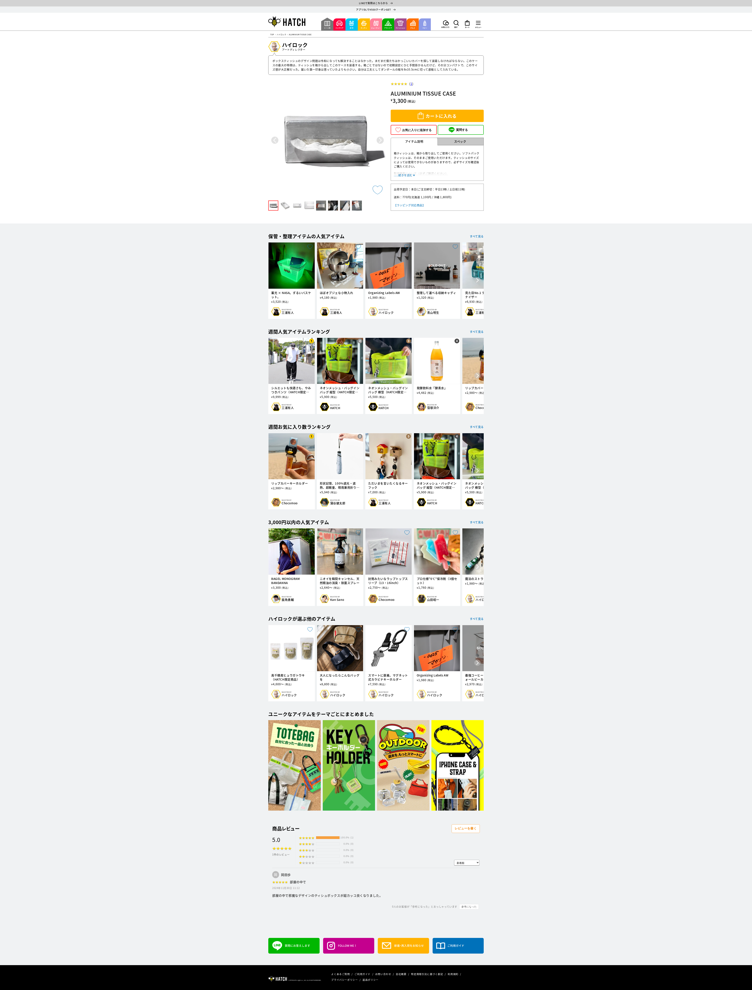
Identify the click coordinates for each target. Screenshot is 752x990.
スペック (460, 141)
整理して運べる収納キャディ (436, 293)
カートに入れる (441, 116)
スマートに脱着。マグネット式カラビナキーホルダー (388, 677)
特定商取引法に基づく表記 (427, 974)
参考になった (469, 906)
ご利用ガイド (362, 974)
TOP (272, 35)
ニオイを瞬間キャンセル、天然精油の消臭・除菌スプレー (340, 581)
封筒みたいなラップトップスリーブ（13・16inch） (388, 581)
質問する (462, 129)
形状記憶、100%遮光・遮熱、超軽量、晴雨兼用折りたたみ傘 (340, 485)
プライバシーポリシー (345, 980)
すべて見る (477, 236)
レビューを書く (466, 828)
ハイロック (281, 35)
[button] (456, 24)
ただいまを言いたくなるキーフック (388, 485)
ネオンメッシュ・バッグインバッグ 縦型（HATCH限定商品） (340, 390)
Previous (274, 140)
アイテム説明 (414, 141)
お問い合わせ (383, 974)
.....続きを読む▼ (405, 175)
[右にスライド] (477, 280)
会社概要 (401, 974)
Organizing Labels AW (384, 293)
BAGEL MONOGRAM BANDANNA (285, 581)
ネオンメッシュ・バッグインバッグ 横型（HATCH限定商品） (388, 390)
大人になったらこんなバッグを (340, 677)
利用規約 (453, 974)
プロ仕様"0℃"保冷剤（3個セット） (437, 581)
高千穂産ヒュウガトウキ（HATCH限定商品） (288, 677)
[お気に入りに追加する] (377, 190)
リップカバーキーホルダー (289, 483)
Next (380, 140)
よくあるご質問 (341, 974)
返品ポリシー (370, 980)
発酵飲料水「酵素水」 (432, 388)
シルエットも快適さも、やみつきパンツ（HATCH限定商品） (291, 390)
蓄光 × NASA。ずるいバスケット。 (291, 295)
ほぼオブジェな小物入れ (336, 293)
